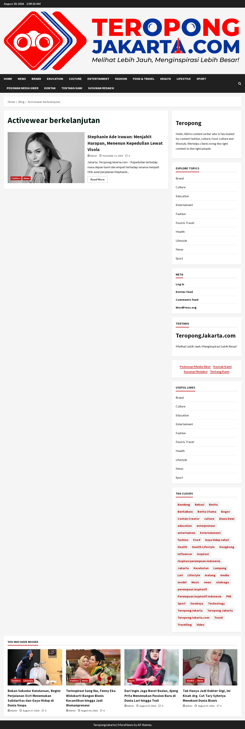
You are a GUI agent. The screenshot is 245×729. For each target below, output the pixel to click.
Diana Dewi (226, 519)
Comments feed (187, 299)
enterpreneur (206, 526)
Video (200, 625)
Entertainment (210, 533)
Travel (218, 618)
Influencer (185, 554)
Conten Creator (188, 519)
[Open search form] (239, 83)
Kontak (50, 88)
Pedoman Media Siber (22, 88)
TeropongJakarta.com (206, 335)
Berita (213, 505)
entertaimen (186, 533)
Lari (180, 575)
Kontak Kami (222, 366)
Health (165, 79)
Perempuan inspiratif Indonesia (199, 596)
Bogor (225, 512)
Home (8, 79)
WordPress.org (186, 307)
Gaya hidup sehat (217, 540)
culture (209, 519)
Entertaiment (98, 79)
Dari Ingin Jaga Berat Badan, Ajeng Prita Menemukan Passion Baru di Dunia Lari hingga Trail (151, 695)
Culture (75, 79)
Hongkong (226, 547)
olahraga (222, 582)
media (224, 575)
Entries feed (184, 292)
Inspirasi (203, 554)
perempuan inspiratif (192, 589)
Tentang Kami (71, 88)
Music (195, 582)
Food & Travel (143, 79)
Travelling (185, 625)
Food (196, 540)
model (182, 582)
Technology (216, 603)
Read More (99, 180)
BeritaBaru (185, 512)
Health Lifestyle (203, 547)
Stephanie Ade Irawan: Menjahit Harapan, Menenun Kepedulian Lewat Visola (46, 157)
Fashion (121, 79)
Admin (93, 155)
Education (55, 79)
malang (210, 575)
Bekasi (199, 505)
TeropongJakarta (190, 611)
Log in (180, 284)
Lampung (219, 568)
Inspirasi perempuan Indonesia (199, 561)
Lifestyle (184, 79)
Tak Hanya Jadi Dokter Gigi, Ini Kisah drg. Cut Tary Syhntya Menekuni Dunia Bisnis (206, 695)
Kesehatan (201, 568)
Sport (201, 79)
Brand (36, 79)
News (22, 79)
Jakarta (183, 568)
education (185, 526)
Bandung (184, 505)
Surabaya (196, 603)
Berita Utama (207, 512)
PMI (228, 596)
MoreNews (125, 725)
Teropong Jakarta (220, 611)
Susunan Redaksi (101, 88)
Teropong (188, 123)
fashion (183, 540)
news (207, 582)
